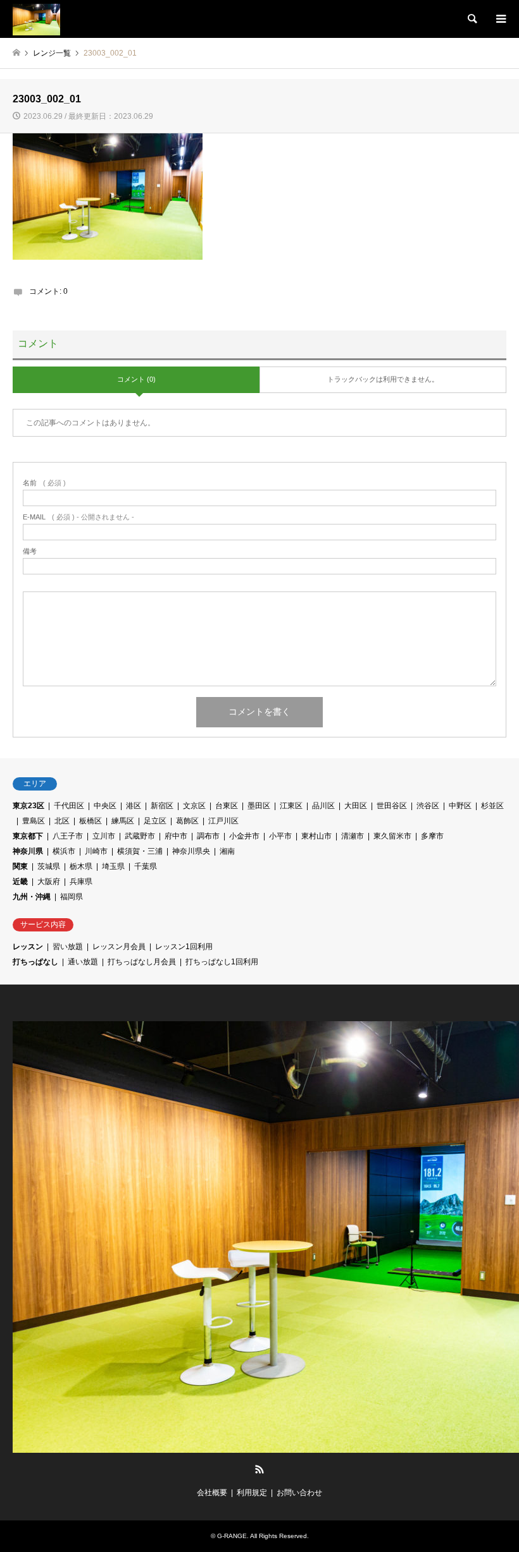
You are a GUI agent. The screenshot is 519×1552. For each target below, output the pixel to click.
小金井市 (244, 836)
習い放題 (68, 946)
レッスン (28, 946)
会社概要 (212, 1492)
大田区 (355, 805)
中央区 (105, 805)
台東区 (226, 805)
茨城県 (48, 866)
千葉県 (145, 866)
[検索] (472, 19)
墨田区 (258, 805)
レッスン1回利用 (184, 946)
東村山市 (316, 836)
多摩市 (432, 836)
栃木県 (81, 866)
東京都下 (28, 836)
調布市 (208, 836)
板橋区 (90, 820)
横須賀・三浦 (140, 851)
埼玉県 (113, 866)
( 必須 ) (44, 483)
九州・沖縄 (32, 896)
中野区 (460, 805)
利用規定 (252, 1492)
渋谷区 (427, 805)
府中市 (176, 836)
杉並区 (492, 805)
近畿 (20, 881)
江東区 (291, 805)
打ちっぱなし (35, 961)
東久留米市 (392, 836)
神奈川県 (28, 851)
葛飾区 (187, 820)
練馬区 (122, 820)
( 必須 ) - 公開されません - (78, 517)
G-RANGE (232, 1535)
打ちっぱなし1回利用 (221, 961)
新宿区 (162, 805)
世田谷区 (392, 805)
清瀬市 (352, 836)
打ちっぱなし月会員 (142, 961)
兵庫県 (81, 881)
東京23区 (28, 805)
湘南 (227, 851)
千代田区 (69, 805)
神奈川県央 (191, 851)
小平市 (280, 836)
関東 (20, 866)
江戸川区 (223, 820)
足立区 (155, 820)
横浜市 (64, 851)
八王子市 (68, 836)
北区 (62, 820)
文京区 (194, 805)
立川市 (103, 836)
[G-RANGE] (36, 19)
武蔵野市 (140, 836)
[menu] (500, 19)
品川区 (323, 805)
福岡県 (71, 896)
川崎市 (96, 851)
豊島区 (33, 820)
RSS (259, 1469)
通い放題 (83, 961)
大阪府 (48, 881)
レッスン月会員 (119, 946)
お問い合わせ (299, 1492)
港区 (133, 805)
